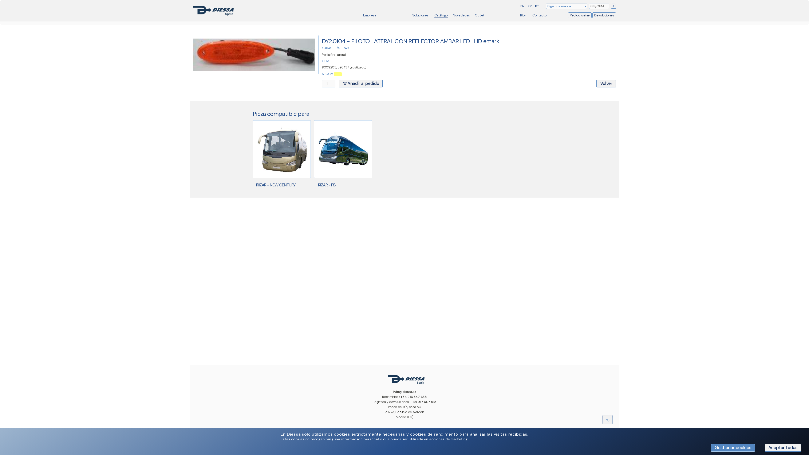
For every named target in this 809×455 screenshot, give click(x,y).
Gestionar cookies (733, 447)
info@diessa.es (404, 391)
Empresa (369, 15)
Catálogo (441, 15)
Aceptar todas (782, 447)
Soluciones (420, 15)
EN (522, 6)
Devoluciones (604, 15)
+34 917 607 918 (423, 402)
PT (537, 6)
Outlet (479, 15)
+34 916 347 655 (413, 397)
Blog (523, 15)
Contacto (539, 15)
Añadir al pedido (363, 83)
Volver (606, 83)
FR (530, 6)
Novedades (461, 15)
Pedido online (580, 15)
